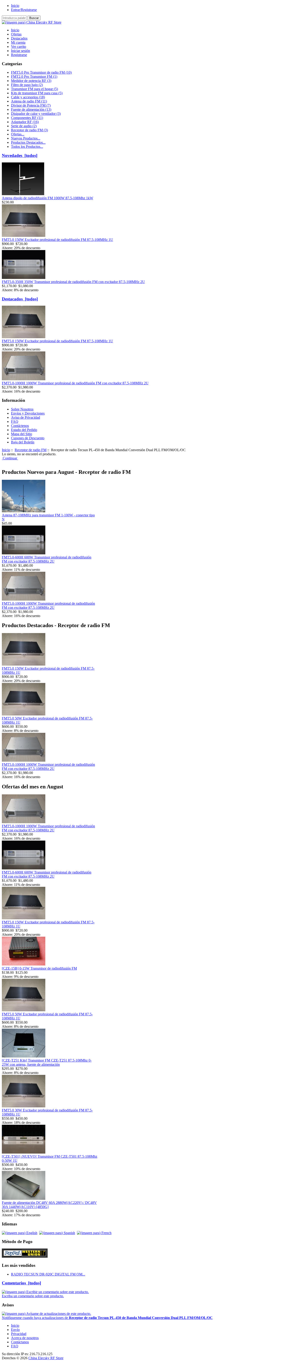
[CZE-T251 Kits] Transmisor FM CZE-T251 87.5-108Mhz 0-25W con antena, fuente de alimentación (47, 1062)
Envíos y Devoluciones (28, 413)
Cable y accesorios (28, 97)
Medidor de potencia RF (31, 81)
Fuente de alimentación (31, 109)
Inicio (15, 6)
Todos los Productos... (27, 146)
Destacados (19, 38)
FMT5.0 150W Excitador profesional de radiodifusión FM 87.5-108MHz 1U (57, 240)
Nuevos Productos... (25, 138)
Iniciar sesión (20, 51)
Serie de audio (24, 126)
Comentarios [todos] (21, 1283)
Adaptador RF (25, 122)
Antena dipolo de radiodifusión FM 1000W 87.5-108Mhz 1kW (47, 198)
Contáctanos (20, 1342)
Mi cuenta (18, 42)
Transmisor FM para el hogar (34, 89)
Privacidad (18, 1334)
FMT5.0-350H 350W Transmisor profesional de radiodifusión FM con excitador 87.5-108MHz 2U (73, 282)
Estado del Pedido (24, 430)
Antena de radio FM (29, 101)
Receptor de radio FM (30, 450)
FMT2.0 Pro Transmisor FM (34, 76)
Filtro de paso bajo (27, 85)
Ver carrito (18, 47)
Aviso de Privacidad (25, 417)
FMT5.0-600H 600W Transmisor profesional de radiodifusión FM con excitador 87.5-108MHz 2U (46, 559)
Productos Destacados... (28, 142)
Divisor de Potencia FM (31, 105)
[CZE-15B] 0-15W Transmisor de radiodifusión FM (39, 968)
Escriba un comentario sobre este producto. (33, 1296)
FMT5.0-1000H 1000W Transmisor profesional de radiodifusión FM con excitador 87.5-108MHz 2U (75, 383)
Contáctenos (20, 426)
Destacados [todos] (20, 299)
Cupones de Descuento (27, 438)
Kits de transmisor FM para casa (36, 93)
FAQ (14, 421)
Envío (15, 1330)
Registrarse (19, 55)
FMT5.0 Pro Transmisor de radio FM (41, 72)
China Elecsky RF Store (45, 1358)
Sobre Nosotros (22, 409)
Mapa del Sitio (21, 434)
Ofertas (16, 34)
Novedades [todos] (19, 155)
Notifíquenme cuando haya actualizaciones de (107, 1318)
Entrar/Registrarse (24, 10)
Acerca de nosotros (25, 1338)
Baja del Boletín (22, 442)
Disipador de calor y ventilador (36, 114)
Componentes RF (27, 118)
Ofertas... (17, 134)
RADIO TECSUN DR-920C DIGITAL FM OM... (48, 1274)
